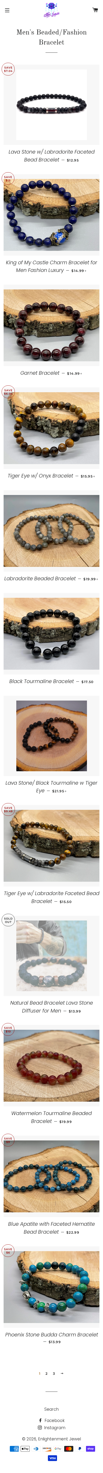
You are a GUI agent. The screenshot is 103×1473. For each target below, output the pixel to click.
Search (51, 1409)
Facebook (54, 1420)
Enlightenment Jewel (59, 1439)
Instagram (54, 1428)
